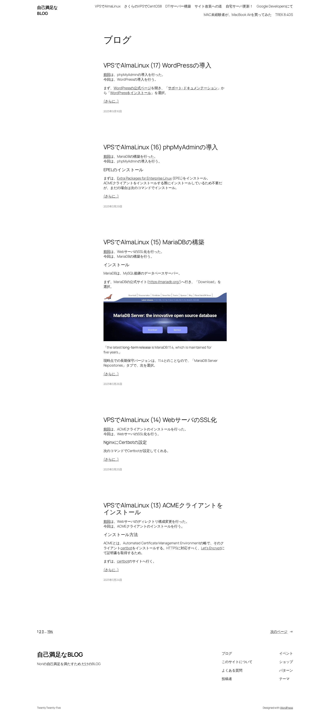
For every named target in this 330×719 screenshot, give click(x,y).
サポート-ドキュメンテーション (193, 88)
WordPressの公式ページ (132, 88)
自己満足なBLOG (47, 10)
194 (50, 631)
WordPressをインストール (130, 92)
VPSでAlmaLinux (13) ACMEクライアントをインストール (163, 508)
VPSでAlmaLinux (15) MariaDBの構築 (154, 242)
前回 (107, 74)
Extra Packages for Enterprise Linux (144, 178)
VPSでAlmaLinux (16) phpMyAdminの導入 (161, 147)
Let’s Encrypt (211, 548)
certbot (126, 548)
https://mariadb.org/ (164, 281)
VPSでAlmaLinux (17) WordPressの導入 (157, 65)
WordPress (286, 707)
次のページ (281, 631)
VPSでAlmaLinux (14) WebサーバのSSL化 (160, 419)
